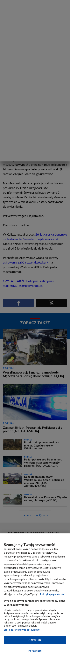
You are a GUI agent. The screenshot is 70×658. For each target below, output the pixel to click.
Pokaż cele (34, 650)
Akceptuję (35, 639)
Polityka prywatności (52, 594)
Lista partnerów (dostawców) (21, 629)
